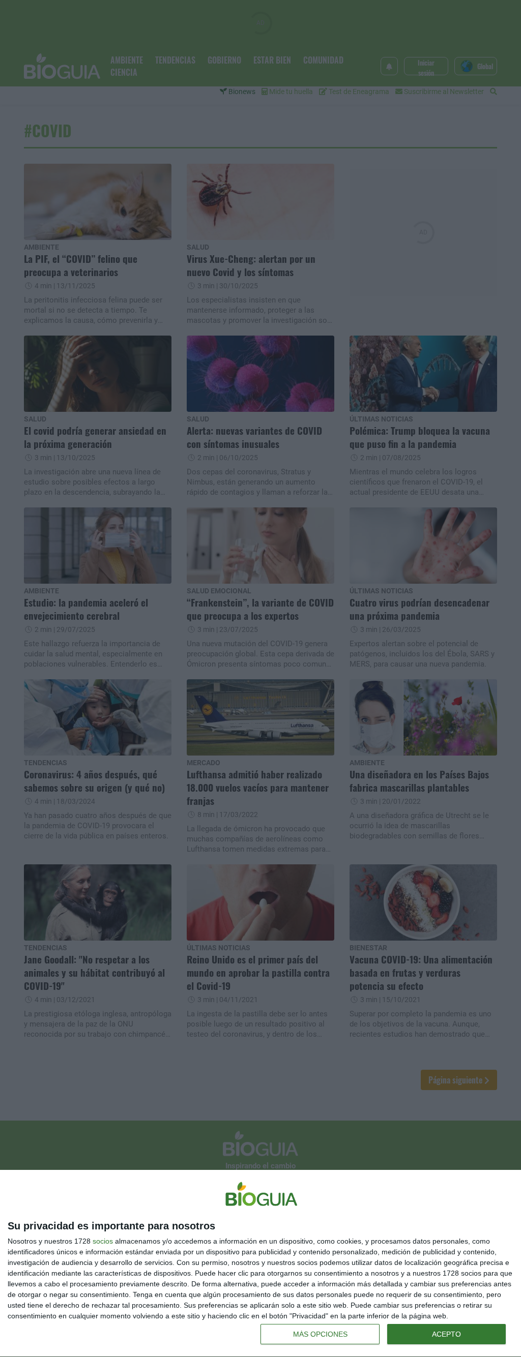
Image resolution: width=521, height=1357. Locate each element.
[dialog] (260, 1263)
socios (103, 1241)
